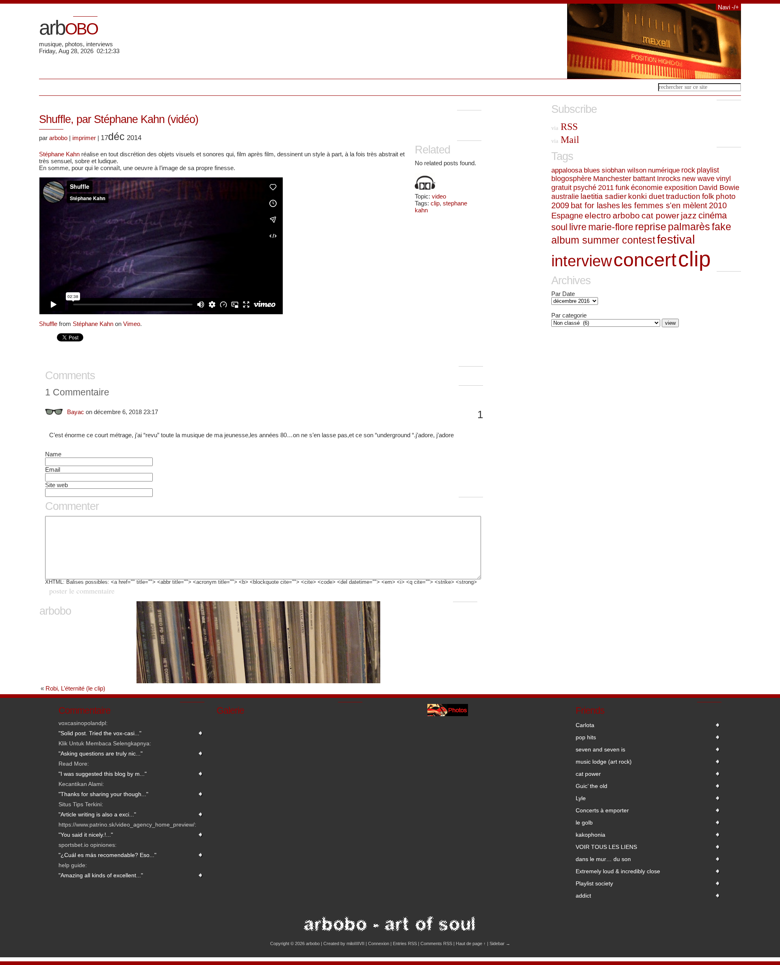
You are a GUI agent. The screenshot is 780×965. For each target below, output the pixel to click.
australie (565, 196)
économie (647, 187)
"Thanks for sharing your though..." (103, 794)
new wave (698, 179)
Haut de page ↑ (471, 943)
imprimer (84, 137)
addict (583, 895)
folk (708, 196)
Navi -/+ (728, 7)
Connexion (378, 943)
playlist (708, 170)
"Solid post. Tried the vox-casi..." (99, 733)
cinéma (712, 215)
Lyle (581, 798)
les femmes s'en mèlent (664, 205)
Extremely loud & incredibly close (618, 871)
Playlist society (594, 883)
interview (581, 261)
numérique (664, 170)
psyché (584, 188)
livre (578, 227)
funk (622, 187)
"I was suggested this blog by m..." (102, 774)
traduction (683, 196)
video (439, 196)
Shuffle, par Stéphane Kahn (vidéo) (118, 119)
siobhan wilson (624, 170)
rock (688, 170)
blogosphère (571, 179)
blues (592, 170)
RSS (564, 126)
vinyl (723, 179)
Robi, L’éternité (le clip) (75, 688)
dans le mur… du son (603, 859)
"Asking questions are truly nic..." (100, 753)
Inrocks (668, 179)
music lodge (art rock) (604, 761)
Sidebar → (500, 943)
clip (435, 203)
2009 (560, 205)
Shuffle (48, 323)
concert (644, 259)
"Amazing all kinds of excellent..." (100, 875)
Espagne (567, 215)
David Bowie (719, 187)
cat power (660, 215)
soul (559, 227)
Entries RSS (405, 943)
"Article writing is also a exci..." (97, 814)
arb (68, 27)
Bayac (75, 411)
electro (598, 215)
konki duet (646, 196)
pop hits (586, 737)
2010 (718, 205)
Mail (565, 139)
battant (644, 179)
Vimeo (131, 323)
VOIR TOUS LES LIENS (606, 847)
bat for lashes (595, 205)
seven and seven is (600, 749)
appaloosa (566, 170)
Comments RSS (436, 943)
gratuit (561, 188)
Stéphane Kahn (59, 154)
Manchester (612, 179)
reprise (650, 226)
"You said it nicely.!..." (85, 834)
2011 (606, 188)
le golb (584, 822)
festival (676, 239)
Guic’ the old (591, 786)
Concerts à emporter (602, 810)
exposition (680, 187)
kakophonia (590, 834)
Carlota (585, 725)
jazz (689, 215)
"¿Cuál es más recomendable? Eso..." (107, 855)
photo (726, 196)
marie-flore (610, 227)
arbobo (58, 137)
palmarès (689, 226)
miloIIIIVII (355, 943)
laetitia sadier (603, 196)
